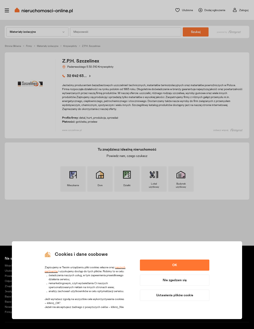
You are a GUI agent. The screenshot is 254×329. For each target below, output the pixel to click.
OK (174, 265)
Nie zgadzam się (175, 280)
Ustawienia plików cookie (174, 295)
